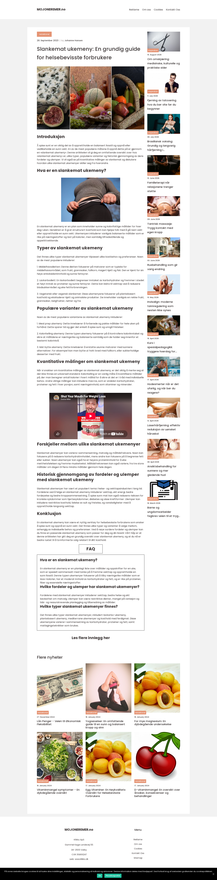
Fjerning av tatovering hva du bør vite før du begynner (161, 104)
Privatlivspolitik (113, 875)
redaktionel (44, 34)
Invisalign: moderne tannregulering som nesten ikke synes (160, 306)
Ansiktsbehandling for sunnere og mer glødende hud (161, 471)
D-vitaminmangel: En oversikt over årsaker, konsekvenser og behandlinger (157, 793)
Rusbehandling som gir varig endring (162, 267)
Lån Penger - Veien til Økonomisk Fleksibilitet (59, 723)
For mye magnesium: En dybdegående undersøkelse (152, 723)
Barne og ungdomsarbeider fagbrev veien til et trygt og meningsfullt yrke (163, 512)
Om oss (146, 9)
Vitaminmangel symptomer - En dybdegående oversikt (58, 791)
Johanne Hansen (74, 40)
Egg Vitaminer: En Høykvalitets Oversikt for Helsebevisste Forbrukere (105, 793)
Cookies (158, 9)
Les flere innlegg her (91, 637)
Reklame (134, 9)
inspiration (153, 50)
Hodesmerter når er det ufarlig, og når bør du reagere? (163, 388)
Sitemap (138, 857)
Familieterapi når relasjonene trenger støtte (160, 187)
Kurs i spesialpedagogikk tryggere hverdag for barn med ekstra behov (163, 347)
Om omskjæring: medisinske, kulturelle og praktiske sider (163, 63)
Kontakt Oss (173, 9)
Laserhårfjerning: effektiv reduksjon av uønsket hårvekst (163, 429)
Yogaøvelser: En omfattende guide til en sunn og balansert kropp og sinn (105, 724)
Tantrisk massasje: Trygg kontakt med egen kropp (160, 228)
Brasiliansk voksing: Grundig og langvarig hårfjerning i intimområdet (161, 146)
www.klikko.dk (81, 859)
